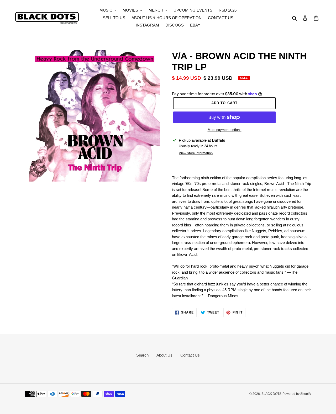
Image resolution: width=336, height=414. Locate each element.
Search (142, 355)
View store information (196, 153)
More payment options (225, 130)
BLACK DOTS (271, 394)
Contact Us (190, 355)
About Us (164, 355)
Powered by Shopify (296, 394)
